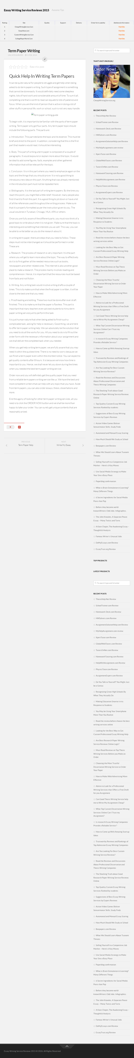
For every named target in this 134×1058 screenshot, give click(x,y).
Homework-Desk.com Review (108, 129)
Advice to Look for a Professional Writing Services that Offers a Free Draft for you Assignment (111, 306)
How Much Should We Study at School (112, 439)
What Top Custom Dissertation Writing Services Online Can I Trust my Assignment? (111, 329)
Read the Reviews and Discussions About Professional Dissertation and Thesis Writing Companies (109, 381)
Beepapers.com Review (106, 446)
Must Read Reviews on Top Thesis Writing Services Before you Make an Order (109, 270)
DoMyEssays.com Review (107, 543)
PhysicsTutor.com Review (107, 186)
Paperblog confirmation (106, 481)
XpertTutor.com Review (106, 154)
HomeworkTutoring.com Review (109, 173)
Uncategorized (15, 55)
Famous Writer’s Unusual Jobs (109, 536)
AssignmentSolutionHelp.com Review (112, 141)
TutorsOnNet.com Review (107, 167)
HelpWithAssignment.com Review (110, 179)
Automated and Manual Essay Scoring (112, 433)
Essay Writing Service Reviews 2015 (26, 10)
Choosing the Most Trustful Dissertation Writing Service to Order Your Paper (109, 283)
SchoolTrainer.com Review (107, 122)
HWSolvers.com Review (106, 135)
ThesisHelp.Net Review (106, 116)
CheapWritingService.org (104, 100)
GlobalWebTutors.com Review (109, 160)
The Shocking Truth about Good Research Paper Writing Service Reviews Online (111, 394)
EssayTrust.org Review (106, 549)
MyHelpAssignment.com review (109, 148)
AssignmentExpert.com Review (109, 192)
